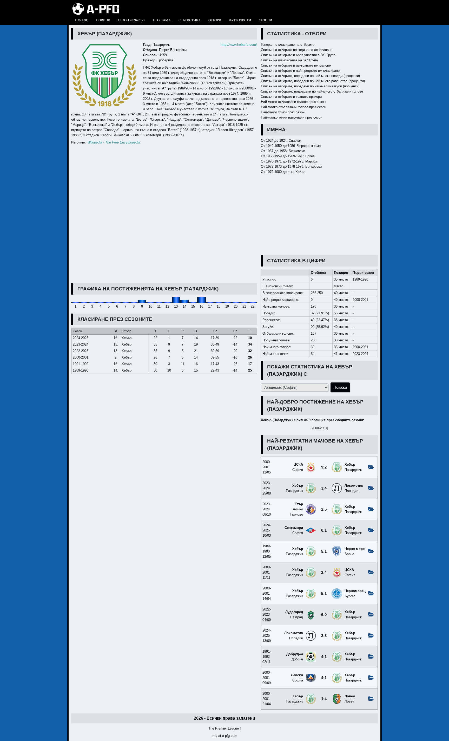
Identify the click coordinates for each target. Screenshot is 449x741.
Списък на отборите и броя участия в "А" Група (298, 55)
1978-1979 (295, 166)
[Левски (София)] (311, 675)
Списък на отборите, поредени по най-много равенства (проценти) (313, 81)
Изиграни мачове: (276, 306)
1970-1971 (274, 161)
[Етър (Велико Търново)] (311, 506)
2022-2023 (80, 351)
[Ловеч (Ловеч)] (337, 696)
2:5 (324, 509)
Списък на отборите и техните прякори (291, 97)
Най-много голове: (276, 347)
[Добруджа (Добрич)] (311, 653)
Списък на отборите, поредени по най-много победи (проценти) (310, 76)
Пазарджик (161, 45)
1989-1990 (360, 279)
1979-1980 (274, 172)
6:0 (324, 615)
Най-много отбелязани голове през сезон (293, 102)
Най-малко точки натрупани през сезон (291, 117)
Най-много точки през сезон (283, 112)
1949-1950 (274, 146)
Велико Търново (296, 509)
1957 (269, 151)
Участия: (269, 279)
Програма (162, 20)
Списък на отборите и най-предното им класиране (300, 71)
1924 (269, 140)
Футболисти (240, 20)
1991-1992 (80, 364)
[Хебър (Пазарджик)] (337, 464)
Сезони (265, 20)
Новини (103, 20)
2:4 (324, 572)
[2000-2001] (319, 428)
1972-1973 (295, 161)
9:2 (324, 467)
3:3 (324, 636)
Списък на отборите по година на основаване (296, 50)
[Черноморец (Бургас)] (337, 590)
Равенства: (271, 320)
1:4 (324, 699)
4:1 (324, 657)
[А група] (95, 4)
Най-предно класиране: (280, 300)
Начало (81, 20)
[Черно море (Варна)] (337, 548)
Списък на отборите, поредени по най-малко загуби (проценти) (310, 86)
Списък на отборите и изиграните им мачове (296, 65)
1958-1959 (274, 156)
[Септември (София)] (311, 527)
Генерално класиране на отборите (287, 45)
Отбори (214, 20)
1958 (283, 151)
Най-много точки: (275, 354)
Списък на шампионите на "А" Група (289, 60)
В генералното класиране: (283, 293)
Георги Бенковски (173, 50)
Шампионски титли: (277, 286)
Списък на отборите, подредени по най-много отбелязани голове (312, 91)
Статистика (190, 20)
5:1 (324, 551)
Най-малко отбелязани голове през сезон (293, 107)
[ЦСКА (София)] (311, 464)
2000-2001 (360, 300)
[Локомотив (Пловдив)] (337, 485)
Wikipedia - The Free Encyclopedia (114, 142)
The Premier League (223, 728)
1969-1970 (295, 156)
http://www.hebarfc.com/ (239, 45)
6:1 (324, 530)
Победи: (268, 313)
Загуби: (268, 327)
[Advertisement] (319, 214)
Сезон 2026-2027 (131, 20)
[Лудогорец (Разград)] (311, 611)
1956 (291, 146)
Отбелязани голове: (278, 333)
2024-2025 (80, 338)
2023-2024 (360, 354)
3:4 (324, 488)
